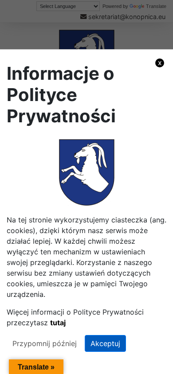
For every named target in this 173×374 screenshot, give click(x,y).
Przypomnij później (44, 343)
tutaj (58, 322)
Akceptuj (105, 343)
